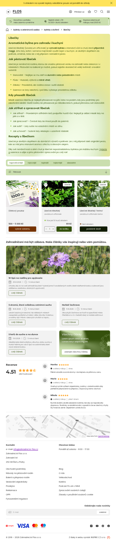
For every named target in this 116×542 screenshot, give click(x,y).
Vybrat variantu (22, 229)
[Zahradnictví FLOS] (14, 11)
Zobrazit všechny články (76, 352)
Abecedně (71, 163)
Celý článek (16, 293)
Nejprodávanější (16, 163)
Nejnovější (32, 163)
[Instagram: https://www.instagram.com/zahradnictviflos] (91, 526)
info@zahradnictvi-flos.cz (25, 449)
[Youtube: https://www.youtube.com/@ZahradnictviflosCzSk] (97, 526)
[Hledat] (102, 11)
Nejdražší (45, 163)
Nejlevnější (57, 163)
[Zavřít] (111, 3)
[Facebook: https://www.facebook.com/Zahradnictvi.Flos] (108, 526)
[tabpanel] (23, 21)
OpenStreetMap (103, 436)
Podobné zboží (93, 229)
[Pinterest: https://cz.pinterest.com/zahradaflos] (103, 526)
